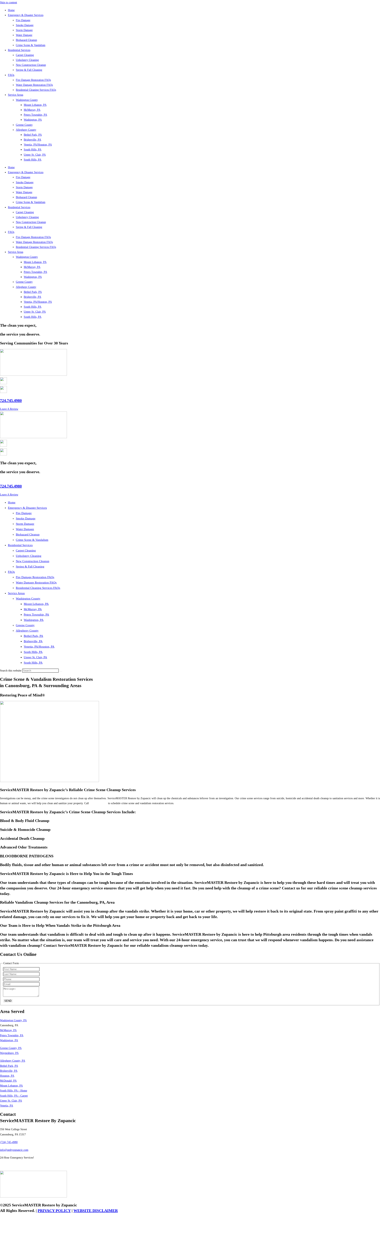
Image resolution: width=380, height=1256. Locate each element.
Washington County (27, 99)
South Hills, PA (32, 149)
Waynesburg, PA (9, 1053)
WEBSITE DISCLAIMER (95, 1210)
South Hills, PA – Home (13, 1090)
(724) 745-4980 (98, 803)
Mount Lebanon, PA (35, 104)
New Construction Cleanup (31, 64)
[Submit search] (61, 671)
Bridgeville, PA (32, 139)
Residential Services (19, 50)
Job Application (8, 1165)
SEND (7, 1000)
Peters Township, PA (35, 114)
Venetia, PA (6, 1105)
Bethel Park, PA (33, 134)
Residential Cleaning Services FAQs (36, 89)
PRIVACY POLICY (54, 1210)
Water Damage (24, 35)
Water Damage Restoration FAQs (34, 84)
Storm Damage (24, 30)
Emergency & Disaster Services (25, 15)
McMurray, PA (32, 109)
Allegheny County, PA (12, 1060)
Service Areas (15, 94)
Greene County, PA (11, 1048)
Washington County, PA (13, 1020)
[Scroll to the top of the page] (1, 1253)
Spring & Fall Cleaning (29, 69)
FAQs (11, 75)
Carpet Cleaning (25, 55)
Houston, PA (7, 1075)
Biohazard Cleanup (26, 40)
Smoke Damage (24, 25)
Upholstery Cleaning (27, 60)
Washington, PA (33, 119)
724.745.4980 (11, 400)
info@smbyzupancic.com (14, 1149)
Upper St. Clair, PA (35, 154)
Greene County (24, 124)
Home (11, 10)
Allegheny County (26, 129)
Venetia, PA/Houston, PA (38, 144)
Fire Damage (23, 20)
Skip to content (8, 2)
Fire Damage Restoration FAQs (33, 79)
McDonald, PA (8, 1080)
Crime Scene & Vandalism (30, 45)
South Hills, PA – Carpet (14, 1095)
